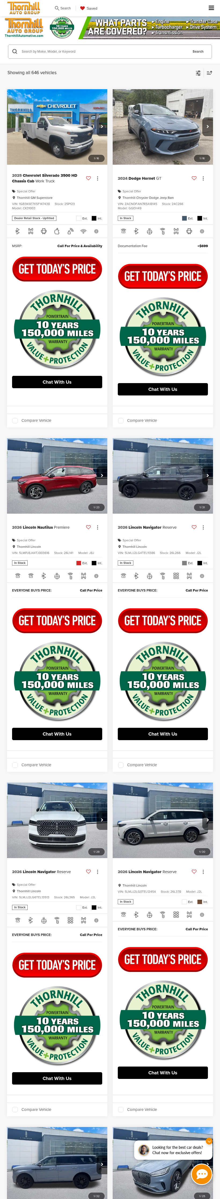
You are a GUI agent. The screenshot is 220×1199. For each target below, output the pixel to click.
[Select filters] (198, 73)
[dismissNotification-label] (209, 1141)
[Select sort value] (208, 72)
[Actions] (97, 178)
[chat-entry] (201, 1174)
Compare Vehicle (36, 420)
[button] (102, 126)
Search (198, 51)
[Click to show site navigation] (211, 8)
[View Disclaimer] (96, 231)
